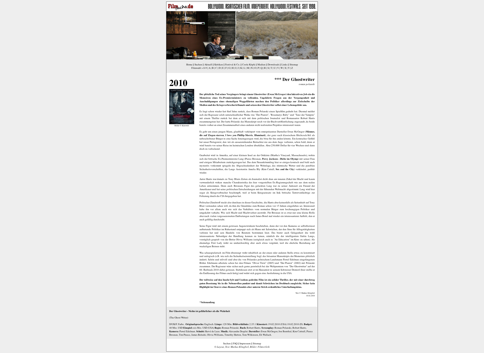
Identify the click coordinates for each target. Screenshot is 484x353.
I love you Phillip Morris (239, 135)
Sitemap (294, 64)
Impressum (245, 343)
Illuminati (259, 135)
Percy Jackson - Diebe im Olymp (280, 158)
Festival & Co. (232, 64)
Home (189, 64)
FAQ (235, 343)
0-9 (205, 68)
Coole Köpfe (248, 64)
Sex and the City (285, 169)
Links (284, 64)
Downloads (273, 64)
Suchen (198, 64)
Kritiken (218, 64)
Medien (261, 64)
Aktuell (208, 64)
